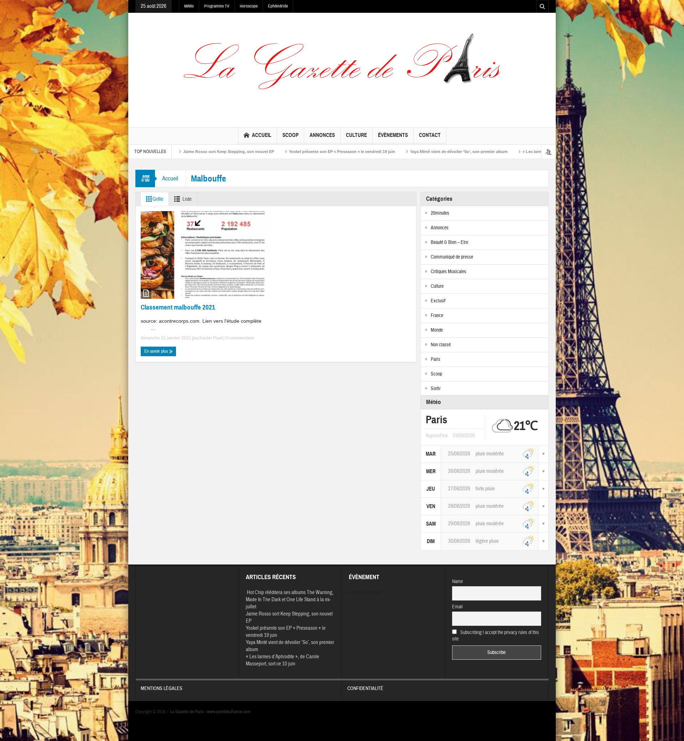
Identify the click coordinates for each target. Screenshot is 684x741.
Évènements (393, 135)
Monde (437, 330)
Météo (189, 6)
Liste (187, 199)
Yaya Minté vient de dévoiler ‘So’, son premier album (413, 151)
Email (457, 607)
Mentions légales (161, 688)
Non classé (441, 345)
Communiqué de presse (452, 257)
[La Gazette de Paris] (342, 68)
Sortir (436, 388)
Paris (435, 359)
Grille (157, 199)
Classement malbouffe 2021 (178, 307)
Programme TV (216, 6)
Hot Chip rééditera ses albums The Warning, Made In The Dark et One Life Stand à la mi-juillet (289, 599)
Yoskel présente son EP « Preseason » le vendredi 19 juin (297, 151)
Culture (356, 135)
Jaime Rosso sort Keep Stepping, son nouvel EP (183, 151)
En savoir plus (156, 351)
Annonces (322, 135)
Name (457, 581)
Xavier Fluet (211, 338)
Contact (430, 135)
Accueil (261, 135)
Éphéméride (278, 6)
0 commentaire (239, 338)
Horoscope (249, 6)
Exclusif (438, 301)
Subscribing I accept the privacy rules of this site (495, 635)
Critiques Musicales (448, 272)
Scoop (291, 135)
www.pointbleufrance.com (228, 712)
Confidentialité (365, 688)
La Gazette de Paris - (186, 712)
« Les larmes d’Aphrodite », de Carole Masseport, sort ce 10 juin (537, 151)
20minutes (440, 213)
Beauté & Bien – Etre (449, 242)
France (437, 315)
